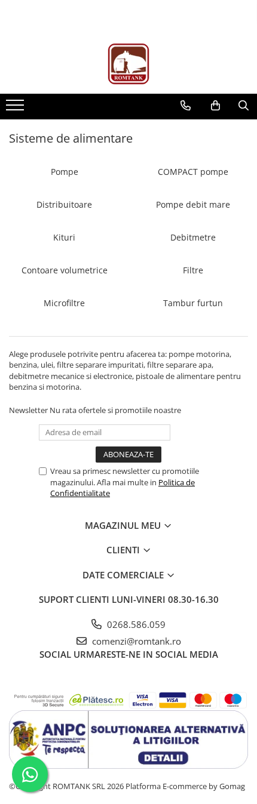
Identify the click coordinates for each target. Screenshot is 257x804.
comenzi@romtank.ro (135, 641)
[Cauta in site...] (243, 106)
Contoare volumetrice (65, 270)
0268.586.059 (135, 624)
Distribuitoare (64, 204)
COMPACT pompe (193, 171)
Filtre (193, 270)
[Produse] (16, 109)
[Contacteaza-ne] (185, 106)
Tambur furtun (193, 303)
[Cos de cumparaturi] (215, 106)
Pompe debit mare (193, 204)
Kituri (64, 237)
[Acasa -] (128, 64)
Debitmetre (193, 237)
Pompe (64, 171)
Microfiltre (64, 303)
